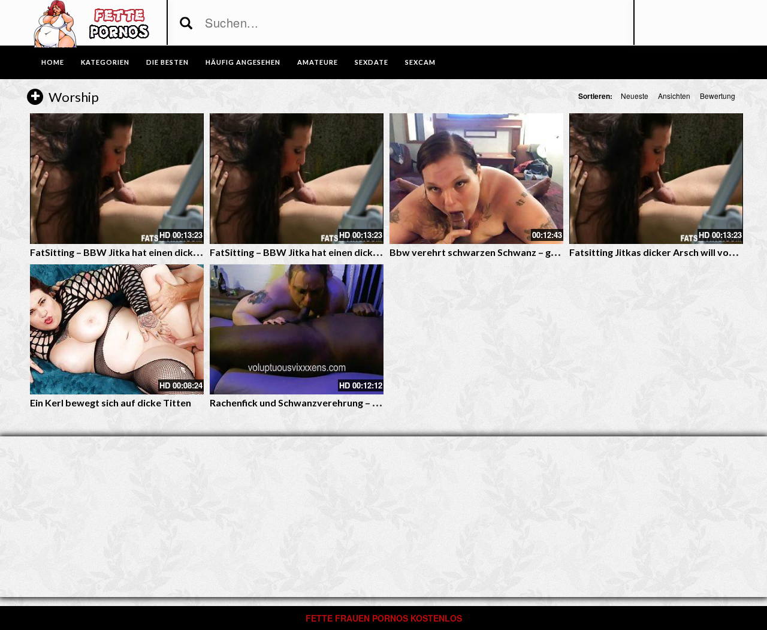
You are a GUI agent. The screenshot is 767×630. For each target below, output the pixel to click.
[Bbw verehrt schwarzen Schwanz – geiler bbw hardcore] (476, 178)
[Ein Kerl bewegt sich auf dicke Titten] (117, 329)
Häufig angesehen (243, 62)
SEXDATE (371, 62)
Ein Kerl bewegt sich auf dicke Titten (110, 402)
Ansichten (674, 96)
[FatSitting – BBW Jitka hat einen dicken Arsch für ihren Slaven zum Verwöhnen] (117, 178)
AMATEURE (317, 62)
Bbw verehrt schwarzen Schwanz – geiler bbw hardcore (512, 252)
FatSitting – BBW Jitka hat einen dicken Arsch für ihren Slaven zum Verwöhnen (203, 252)
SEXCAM (420, 62)
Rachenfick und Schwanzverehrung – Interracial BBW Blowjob (346, 402)
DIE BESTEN (167, 62)
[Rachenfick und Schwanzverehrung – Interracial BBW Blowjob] (297, 329)
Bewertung (717, 96)
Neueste (634, 96)
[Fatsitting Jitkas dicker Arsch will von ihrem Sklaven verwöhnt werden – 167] (656, 178)
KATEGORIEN (105, 62)
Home (52, 62)
